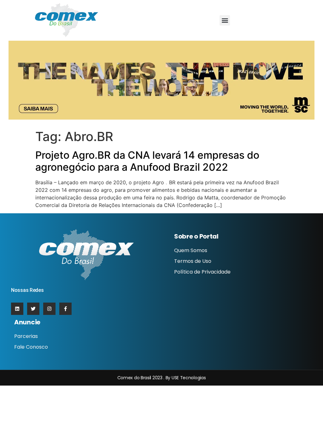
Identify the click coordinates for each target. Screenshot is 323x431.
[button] (225, 20)
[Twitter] (33, 309)
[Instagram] (49, 309)
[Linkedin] (17, 309)
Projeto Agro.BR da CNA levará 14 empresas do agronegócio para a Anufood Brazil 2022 (147, 161)
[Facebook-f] (65, 309)
